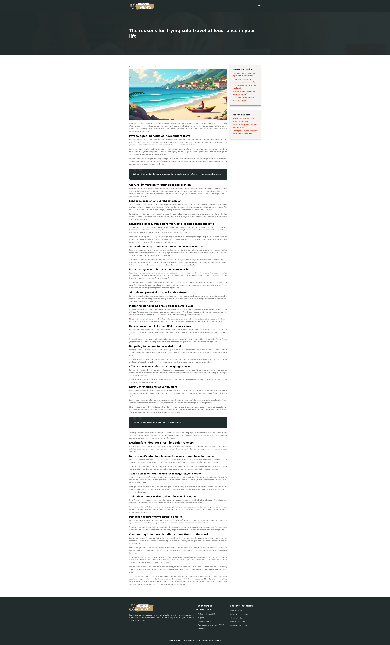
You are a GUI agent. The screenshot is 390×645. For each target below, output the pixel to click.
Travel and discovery (137, 66)
